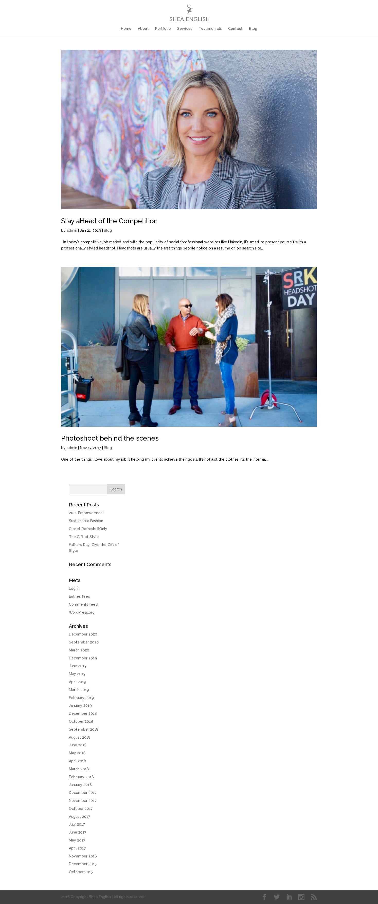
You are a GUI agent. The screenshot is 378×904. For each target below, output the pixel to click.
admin (72, 230)
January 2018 (80, 785)
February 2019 (81, 698)
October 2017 (81, 809)
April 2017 (77, 848)
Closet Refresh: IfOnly (88, 529)
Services (184, 29)
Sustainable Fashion (86, 521)
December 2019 (83, 658)
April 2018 (77, 761)
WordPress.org (82, 612)
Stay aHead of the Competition (109, 221)
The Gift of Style (84, 537)
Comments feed (83, 604)
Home (126, 29)
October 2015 (81, 872)
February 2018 (81, 777)
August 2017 (79, 817)
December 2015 (83, 864)
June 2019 (78, 666)
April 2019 (77, 682)
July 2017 (77, 824)
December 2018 (83, 713)
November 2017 (82, 801)
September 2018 (83, 729)
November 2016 (83, 856)
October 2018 (81, 721)
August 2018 (80, 737)
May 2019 (77, 674)
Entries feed (79, 596)
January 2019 (80, 705)
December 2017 (82, 793)
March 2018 (79, 769)
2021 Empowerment (86, 513)
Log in (74, 588)
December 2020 (83, 634)
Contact (235, 29)
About (143, 29)
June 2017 (77, 832)
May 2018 (77, 753)
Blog (253, 29)
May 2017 (77, 840)
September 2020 (84, 642)
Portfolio (163, 29)
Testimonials (210, 29)
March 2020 (79, 650)
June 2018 (78, 745)
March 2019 (79, 690)
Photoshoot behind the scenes (110, 438)
